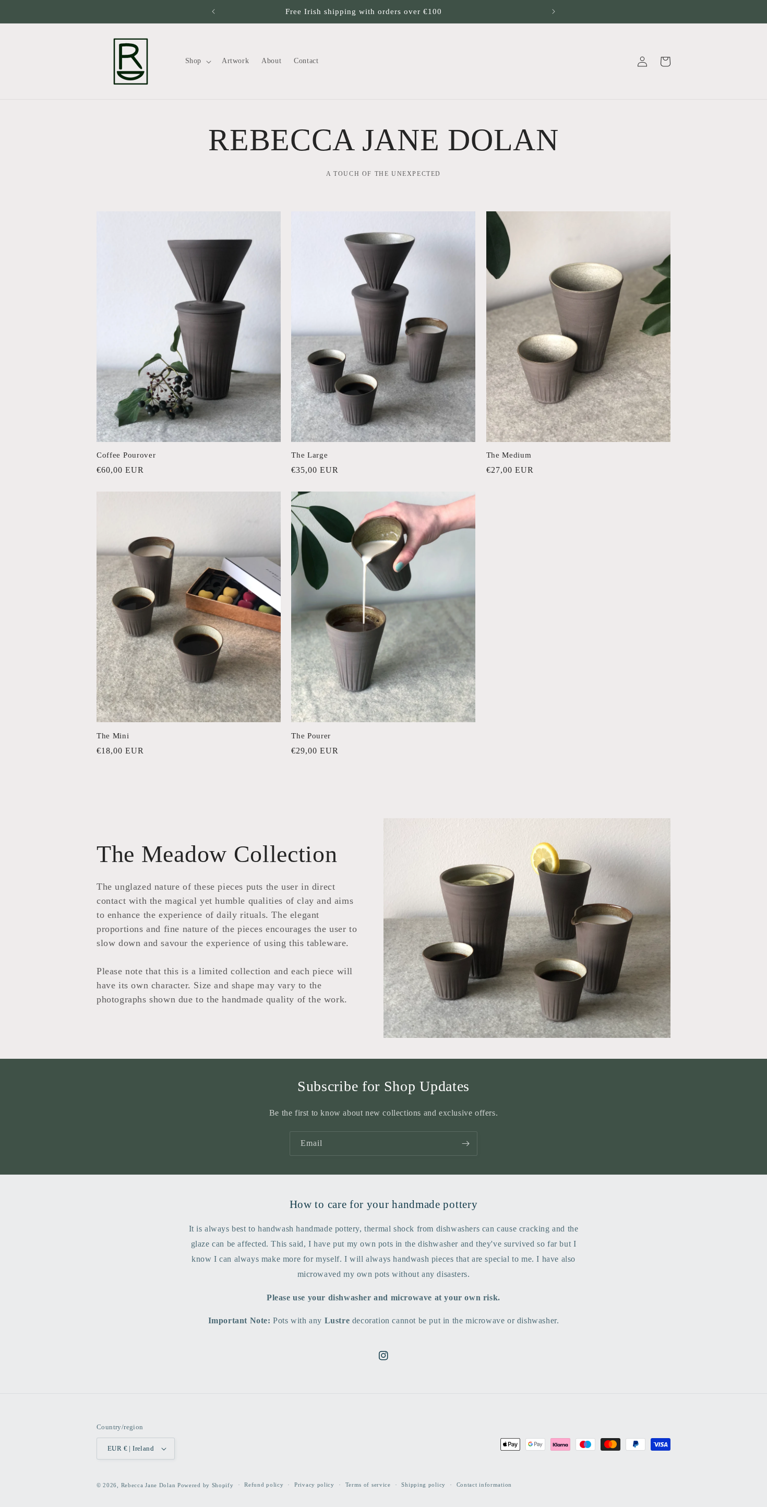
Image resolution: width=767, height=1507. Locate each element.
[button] (197, 61)
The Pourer (311, 736)
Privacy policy (314, 1484)
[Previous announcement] (213, 11)
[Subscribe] (465, 1143)
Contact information (484, 1484)
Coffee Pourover (126, 455)
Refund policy (263, 1484)
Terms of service (368, 1484)
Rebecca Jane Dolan (148, 1485)
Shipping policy (423, 1484)
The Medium (509, 455)
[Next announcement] (553, 11)
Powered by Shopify (205, 1485)
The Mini (113, 736)
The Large (309, 455)
